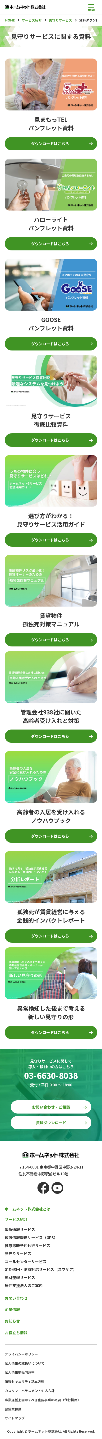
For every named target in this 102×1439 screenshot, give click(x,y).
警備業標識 (13, 1409)
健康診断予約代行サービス (27, 1245)
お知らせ (12, 1321)
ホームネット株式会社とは (27, 1209)
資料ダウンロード (51, 1122)
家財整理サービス (20, 1277)
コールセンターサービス (25, 1261)
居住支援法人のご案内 (24, 1285)
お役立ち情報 (16, 1332)
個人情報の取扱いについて (25, 1363)
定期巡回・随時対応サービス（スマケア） (41, 1269)
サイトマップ (15, 1418)
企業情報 (12, 1309)
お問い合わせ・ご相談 (51, 1107)
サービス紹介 (16, 1219)
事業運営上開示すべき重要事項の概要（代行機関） (43, 1399)
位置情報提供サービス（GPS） (31, 1237)
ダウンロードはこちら (50, 143)
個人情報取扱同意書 (20, 1372)
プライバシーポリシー (21, 1354)
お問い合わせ (16, 1298)
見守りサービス (18, 1253)
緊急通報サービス (20, 1229)
